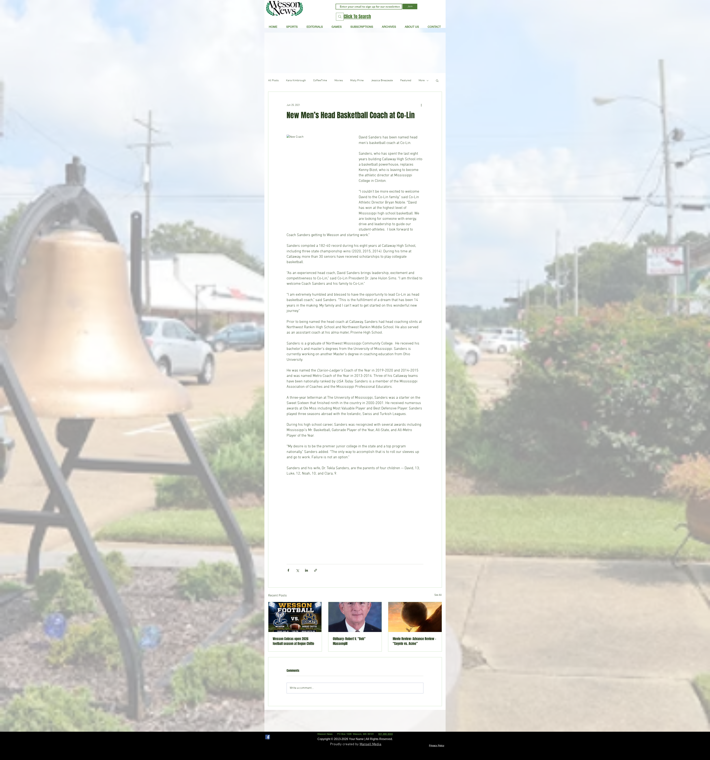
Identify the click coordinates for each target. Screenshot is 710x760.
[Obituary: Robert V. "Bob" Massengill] (355, 617)
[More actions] (421, 105)
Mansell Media (370, 744)
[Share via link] (315, 570)
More (422, 80)
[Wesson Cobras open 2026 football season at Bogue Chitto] (295, 617)
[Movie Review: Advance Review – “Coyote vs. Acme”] (415, 617)
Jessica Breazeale (382, 80)
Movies (338, 80)
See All (438, 595)
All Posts (273, 80)
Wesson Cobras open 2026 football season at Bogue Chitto (293, 641)
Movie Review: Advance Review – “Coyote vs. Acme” (414, 641)
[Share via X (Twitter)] (297, 570)
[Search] (340, 17)
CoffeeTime (320, 80)
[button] (314, 26)
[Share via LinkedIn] (306, 570)
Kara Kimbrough (296, 80)
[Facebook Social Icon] (267, 737)
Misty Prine (357, 80)
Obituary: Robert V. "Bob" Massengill (349, 641)
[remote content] (355, 496)
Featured (405, 80)
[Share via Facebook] (288, 570)
